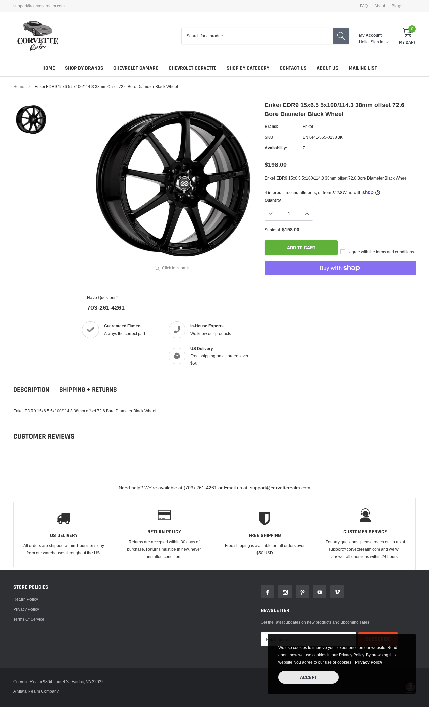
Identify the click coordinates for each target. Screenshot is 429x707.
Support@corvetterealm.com (39, 6)
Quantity (273, 200)
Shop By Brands (84, 68)
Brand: (271, 126)
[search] (341, 36)
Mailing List (363, 68)
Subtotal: (273, 229)
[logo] (37, 36)
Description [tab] (31, 390)
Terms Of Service (28, 619)
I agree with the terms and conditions (380, 251)
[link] (31, 119)
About (379, 6)
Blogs (397, 6)
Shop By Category (248, 68)
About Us (328, 68)
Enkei (308, 126)
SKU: (270, 137)
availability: (276, 147)
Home (48, 68)
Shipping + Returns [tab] (88, 390)
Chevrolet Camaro (136, 68)
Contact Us (293, 68)
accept (308, 677)
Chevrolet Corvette (193, 68)
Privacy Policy (26, 609)
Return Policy (25, 599)
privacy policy (368, 662)
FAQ (364, 6)
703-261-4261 (106, 307)
